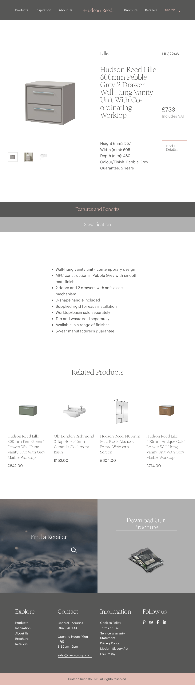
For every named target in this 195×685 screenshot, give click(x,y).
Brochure (130, 10)
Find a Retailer (172, 148)
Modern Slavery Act (114, 648)
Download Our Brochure (146, 524)
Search (170, 10)
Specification (97, 224)
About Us (65, 10)
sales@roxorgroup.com (75, 655)
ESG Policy (107, 654)
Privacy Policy (110, 643)
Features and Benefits (97, 209)
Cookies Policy (110, 623)
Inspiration (43, 10)
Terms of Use (109, 628)
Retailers (151, 10)
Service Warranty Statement (112, 635)
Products (21, 10)
